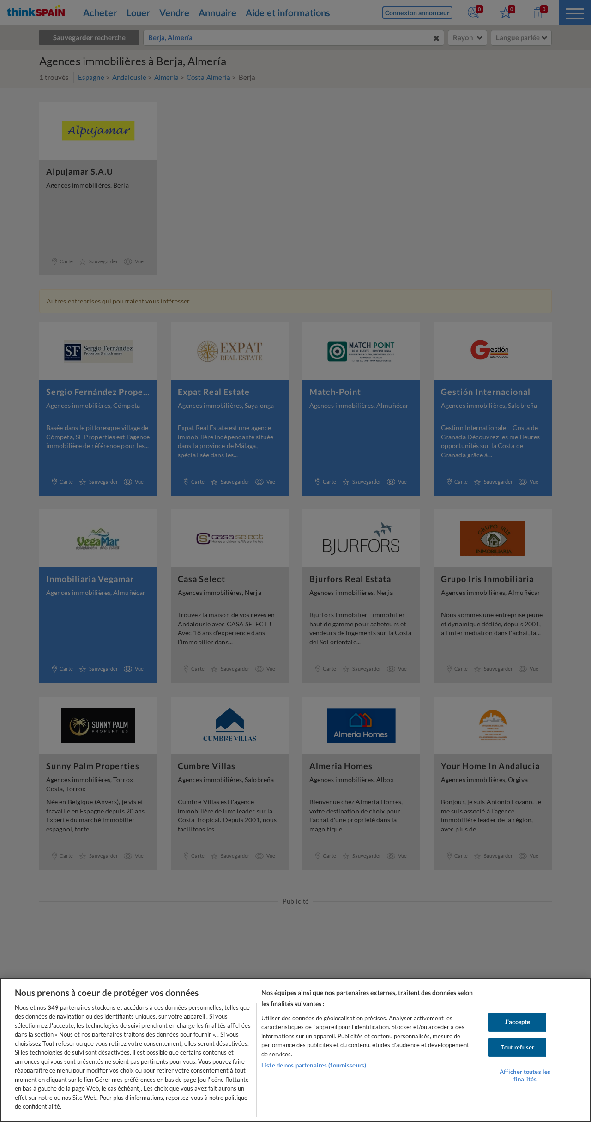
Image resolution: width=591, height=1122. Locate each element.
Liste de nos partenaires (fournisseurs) (313, 1065)
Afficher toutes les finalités (525, 1075)
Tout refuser (517, 1047)
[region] (295, 1050)
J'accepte (517, 1021)
